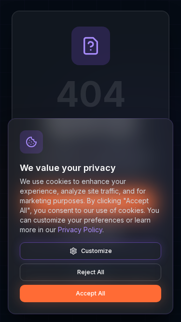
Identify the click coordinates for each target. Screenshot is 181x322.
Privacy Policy (80, 229)
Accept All (90, 293)
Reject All (90, 272)
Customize (96, 250)
